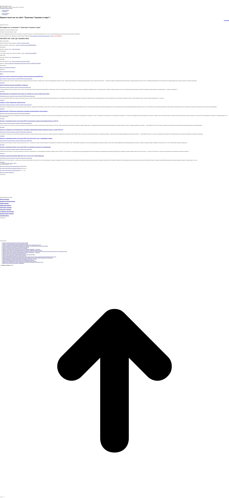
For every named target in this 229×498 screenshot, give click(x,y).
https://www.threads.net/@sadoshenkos (7, 71)
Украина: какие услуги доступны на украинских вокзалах (14, 253)
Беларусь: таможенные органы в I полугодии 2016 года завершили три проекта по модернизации (25, 147)
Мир (1, 113)
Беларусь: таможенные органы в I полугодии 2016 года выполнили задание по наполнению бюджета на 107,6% (29, 121)
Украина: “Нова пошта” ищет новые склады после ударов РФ (14, 248)
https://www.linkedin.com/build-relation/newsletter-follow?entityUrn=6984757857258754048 (22, 63)
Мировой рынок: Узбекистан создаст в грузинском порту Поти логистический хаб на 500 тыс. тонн (22, 262)
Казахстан (2, 78)
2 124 (10, 163)
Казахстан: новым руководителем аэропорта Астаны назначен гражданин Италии (21, 76)
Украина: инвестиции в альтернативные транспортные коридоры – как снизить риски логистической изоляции (25, 246)
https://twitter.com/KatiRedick (31, 53)
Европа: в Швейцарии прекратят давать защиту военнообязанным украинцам (18, 260)
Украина (1, 104)
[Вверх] (114, 495)
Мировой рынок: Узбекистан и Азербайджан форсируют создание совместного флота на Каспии (22, 250)
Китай (1, 87)
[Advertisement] (21, 2)
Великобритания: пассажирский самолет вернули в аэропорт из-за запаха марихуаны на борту (25, 93)
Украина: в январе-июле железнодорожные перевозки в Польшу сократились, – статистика (21, 252)
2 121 (3, 163)
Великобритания (3, 96)
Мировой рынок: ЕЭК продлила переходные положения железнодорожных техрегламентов (23, 111)
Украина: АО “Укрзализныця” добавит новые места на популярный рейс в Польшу (19, 261)
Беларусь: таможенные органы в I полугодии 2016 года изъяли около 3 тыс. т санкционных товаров (26, 138)
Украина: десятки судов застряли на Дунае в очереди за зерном (15, 242)
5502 (15, 163)
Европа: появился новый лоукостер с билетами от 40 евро (14, 255)
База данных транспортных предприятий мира (9, 170)
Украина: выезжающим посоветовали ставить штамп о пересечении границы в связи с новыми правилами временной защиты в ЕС (29, 256)
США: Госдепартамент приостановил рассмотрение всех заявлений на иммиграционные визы (21, 244)
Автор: (11, 78)
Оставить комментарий (27, 78)
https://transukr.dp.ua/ (16, 57)
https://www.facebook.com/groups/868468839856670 (26, 45)
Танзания (2, 158)
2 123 (8, 163)
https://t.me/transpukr (16, 49)
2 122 (6, 163)
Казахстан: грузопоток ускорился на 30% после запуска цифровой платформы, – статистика (21, 249)
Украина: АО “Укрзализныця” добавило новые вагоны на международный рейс (18, 254)
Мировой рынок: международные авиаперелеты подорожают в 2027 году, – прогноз (19, 258)
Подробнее (2, 82)
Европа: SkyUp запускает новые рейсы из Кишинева (13, 263)
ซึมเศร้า (1, 73)
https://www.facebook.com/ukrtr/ (23, 43)
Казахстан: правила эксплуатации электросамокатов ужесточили (15, 247)
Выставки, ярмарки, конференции (7, 172)
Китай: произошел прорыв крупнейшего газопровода (14, 85)
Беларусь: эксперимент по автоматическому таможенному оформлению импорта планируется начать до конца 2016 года (31, 129)
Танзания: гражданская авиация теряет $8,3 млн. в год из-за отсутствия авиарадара (22, 155)
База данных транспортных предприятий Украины (10, 166)
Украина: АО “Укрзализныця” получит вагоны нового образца (15, 243)
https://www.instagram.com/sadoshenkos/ (8, 67)
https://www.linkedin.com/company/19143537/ (21, 61)
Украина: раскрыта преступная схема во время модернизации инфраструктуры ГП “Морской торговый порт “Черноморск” (27, 257)
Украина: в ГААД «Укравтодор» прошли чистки (12, 102)
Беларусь (2, 123)
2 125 (12, 163)
